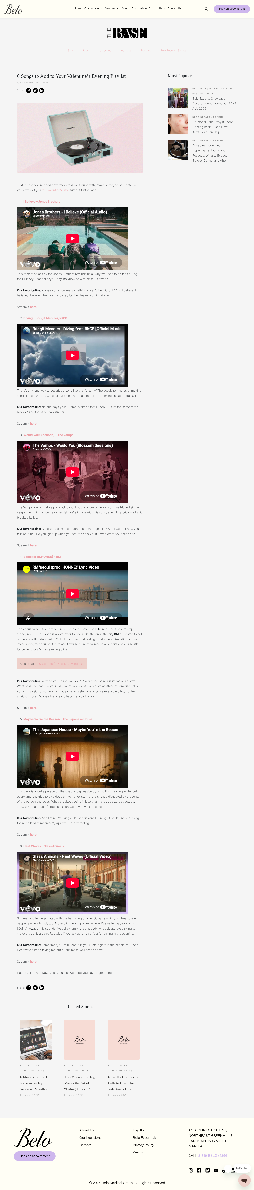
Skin (70, 50)
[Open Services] (117, 9)
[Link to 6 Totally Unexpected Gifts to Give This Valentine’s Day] (124, 1040)
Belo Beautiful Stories (173, 50)
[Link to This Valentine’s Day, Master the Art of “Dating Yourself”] (80, 1040)
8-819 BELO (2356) (213, 1156)
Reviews (146, 50)
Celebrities (104, 50)
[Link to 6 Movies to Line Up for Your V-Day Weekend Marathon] (36, 1040)
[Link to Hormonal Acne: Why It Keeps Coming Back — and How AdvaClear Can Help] (178, 124)
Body (85, 50)
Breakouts (208, 117)
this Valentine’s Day (55, 190)
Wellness (126, 50)
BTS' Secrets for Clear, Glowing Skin (59, 664)
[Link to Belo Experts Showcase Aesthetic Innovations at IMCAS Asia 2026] (178, 98)
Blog (23, 1065)
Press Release (210, 88)
